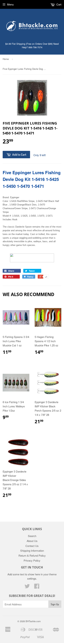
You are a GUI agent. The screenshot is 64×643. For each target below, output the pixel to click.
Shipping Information (32, 550)
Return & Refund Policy (32, 555)
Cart (58, 4)
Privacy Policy (32, 560)
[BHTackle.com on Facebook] (36, 587)
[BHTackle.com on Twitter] (27, 587)
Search (32, 536)
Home (6, 59)
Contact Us (32, 546)
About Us (32, 541)
